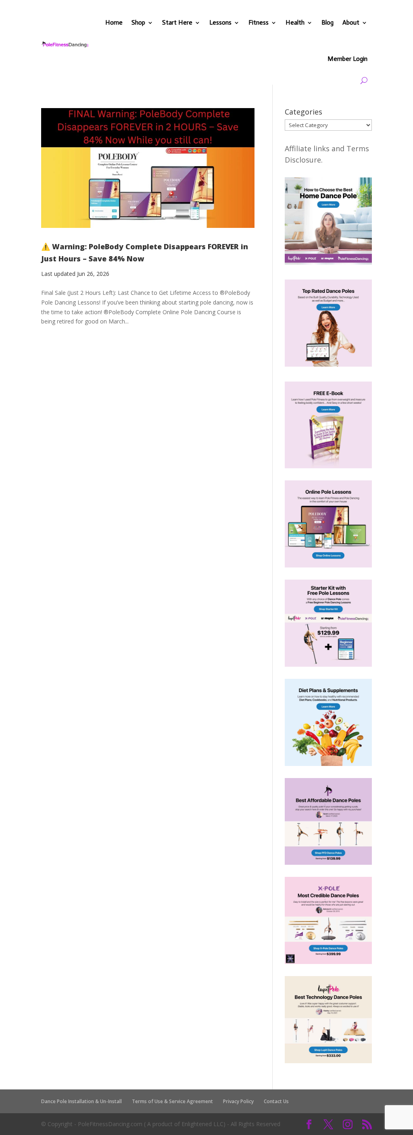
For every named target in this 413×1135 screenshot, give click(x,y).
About (350, 22)
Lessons (220, 22)
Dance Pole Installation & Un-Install (81, 1101)
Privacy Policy (238, 1101)
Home (114, 22)
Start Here (177, 22)
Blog (327, 22)
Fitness (258, 22)
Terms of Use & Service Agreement (172, 1101)
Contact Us (276, 1101)
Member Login (347, 59)
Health (295, 22)
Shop (138, 22)
